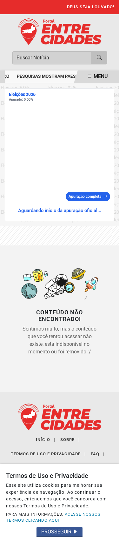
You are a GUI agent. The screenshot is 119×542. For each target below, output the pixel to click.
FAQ (97, 454)
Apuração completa (85, 196)
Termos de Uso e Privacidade (48, 454)
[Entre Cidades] (59, 31)
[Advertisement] (59, 148)
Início (45, 439)
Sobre (70, 439)
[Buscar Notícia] (99, 57)
